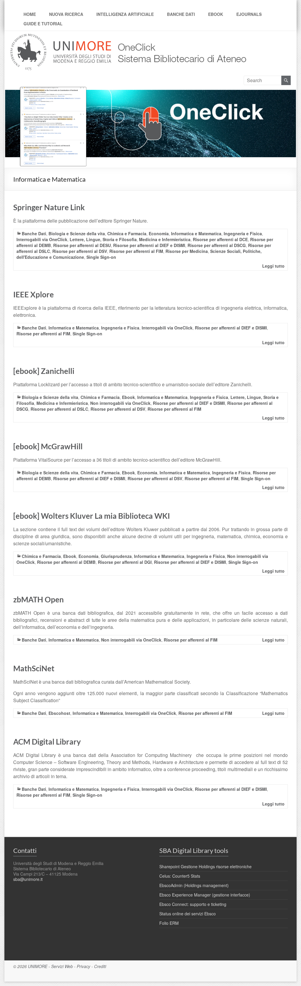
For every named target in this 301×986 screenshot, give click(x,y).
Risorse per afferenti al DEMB (66, 562)
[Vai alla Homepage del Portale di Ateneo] (61, 37)
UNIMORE (37, 966)
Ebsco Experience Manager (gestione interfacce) (204, 895)
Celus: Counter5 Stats (179, 876)
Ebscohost (59, 713)
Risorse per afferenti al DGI (125, 562)
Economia (159, 233)
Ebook (215, 14)
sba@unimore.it (28, 879)
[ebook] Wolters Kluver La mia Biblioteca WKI (91, 516)
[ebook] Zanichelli (43, 371)
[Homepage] (180, 37)
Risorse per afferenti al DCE (220, 239)
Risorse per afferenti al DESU (82, 245)
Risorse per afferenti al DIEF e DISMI (149, 245)
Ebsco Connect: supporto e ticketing (192, 904)
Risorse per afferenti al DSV (79, 251)
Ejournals (249, 14)
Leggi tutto (273, 266)
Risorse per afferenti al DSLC (59, 409)
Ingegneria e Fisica (243, 233)
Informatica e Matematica (196, 233)
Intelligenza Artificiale (125, 14)
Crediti (100, 966)
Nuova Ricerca (66, 14)
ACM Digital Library (47, 741)
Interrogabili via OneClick (41, 239)
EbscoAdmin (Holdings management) (194, 885)
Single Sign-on (101, 257)
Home (30, 14)
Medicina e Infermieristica (164, 239)
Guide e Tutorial (43, 23)
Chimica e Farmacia (126, 233)
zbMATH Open (38, 599)
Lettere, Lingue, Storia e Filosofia (103, 239)
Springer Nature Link (49, 207)
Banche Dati (181, 14)
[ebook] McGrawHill (48, 446)
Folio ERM (169, 923)
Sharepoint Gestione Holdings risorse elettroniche (205, 866)
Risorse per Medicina (186, 251)
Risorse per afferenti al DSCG (217, 245)
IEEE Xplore (33, 294)
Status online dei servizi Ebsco (187, 914)
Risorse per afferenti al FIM (136, 251)
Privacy (83, 966)
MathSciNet (33, 668)
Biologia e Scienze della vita (77, 233)
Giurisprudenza (116, 556)
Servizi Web (62, 966)
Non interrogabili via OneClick (120, 403)
